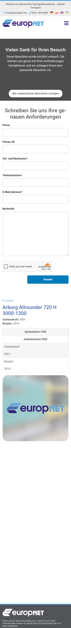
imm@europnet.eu (17, 12)
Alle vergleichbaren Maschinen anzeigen (35, 93)
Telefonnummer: (12, 175)
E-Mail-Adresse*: (12, 192)
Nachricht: (8, 208)
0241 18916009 (39, 12)
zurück (9, 300)
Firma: (6, 125)
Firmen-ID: (8, 141)
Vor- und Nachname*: (15, 158)
